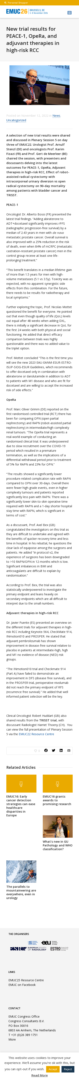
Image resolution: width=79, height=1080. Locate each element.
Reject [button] (68, 1069)
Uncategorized (16, 120)
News (56, 116)
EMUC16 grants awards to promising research (57, 800)
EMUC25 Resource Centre (26, 980)
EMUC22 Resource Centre (36, 734)
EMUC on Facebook (22, 985)
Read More (39, 1075)
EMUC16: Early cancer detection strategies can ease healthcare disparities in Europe (20, 805)
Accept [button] (53, 1069)
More (12, 1039)
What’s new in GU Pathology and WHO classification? (57, 845)
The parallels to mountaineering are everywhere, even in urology (21, 892)
